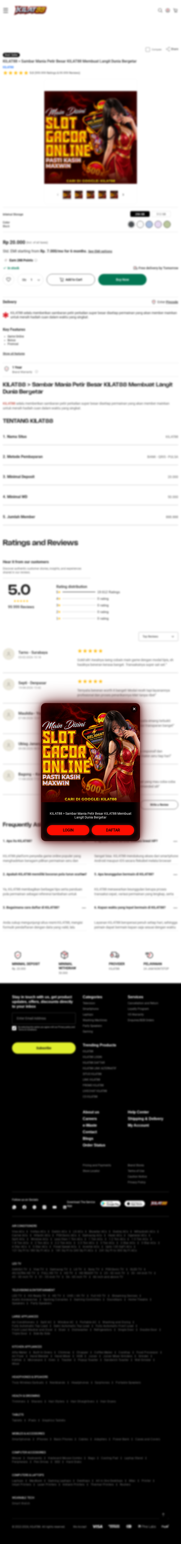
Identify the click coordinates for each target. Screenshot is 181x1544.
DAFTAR (113, 830)
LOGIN (68, 830)
